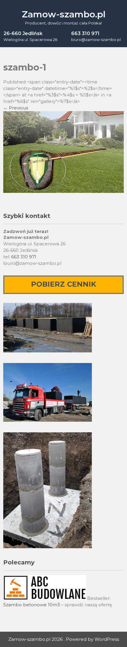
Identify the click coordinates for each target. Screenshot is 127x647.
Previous (15, 108)
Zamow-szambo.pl (63, 14)
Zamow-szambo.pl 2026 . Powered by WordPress (63, 639)
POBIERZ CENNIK (63, 284)
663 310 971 (23, 257)
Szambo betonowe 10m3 (31, 604)
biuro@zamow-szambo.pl (96, 39)
